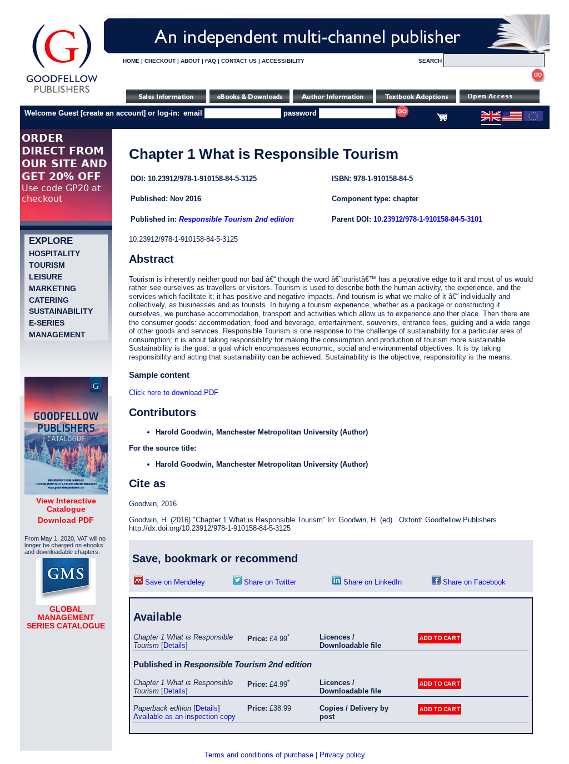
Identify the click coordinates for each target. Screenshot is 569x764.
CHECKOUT (160, 61)
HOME (131, 61)
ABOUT (190, 61)
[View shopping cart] (442, 119)
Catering (49, 300)
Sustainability (61, 311)
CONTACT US (239, 61)
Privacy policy (342, 755)
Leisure (45, 276)
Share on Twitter (269, 582)
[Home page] (62, 93)
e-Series (46, 322)
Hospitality (54, 253)
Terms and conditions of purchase (258, 755)
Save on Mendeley (174, 582)
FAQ (210, 61)
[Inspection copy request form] (416, 100)
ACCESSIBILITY (283, 61)
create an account (113, 113)
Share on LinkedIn (371, 582)
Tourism (47, 265)
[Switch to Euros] (533, 119)
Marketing (52, 288)
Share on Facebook (473, 582)
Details (174, 645)
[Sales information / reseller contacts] (166, 100)
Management (57, 334)
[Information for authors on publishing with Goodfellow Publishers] (333, 100)
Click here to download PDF (173, 392)
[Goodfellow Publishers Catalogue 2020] (66, 491)
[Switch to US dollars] (512, 119)
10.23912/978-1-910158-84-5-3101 (427, 219)
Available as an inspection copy (184, 716)
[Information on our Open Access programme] (500, 100)
